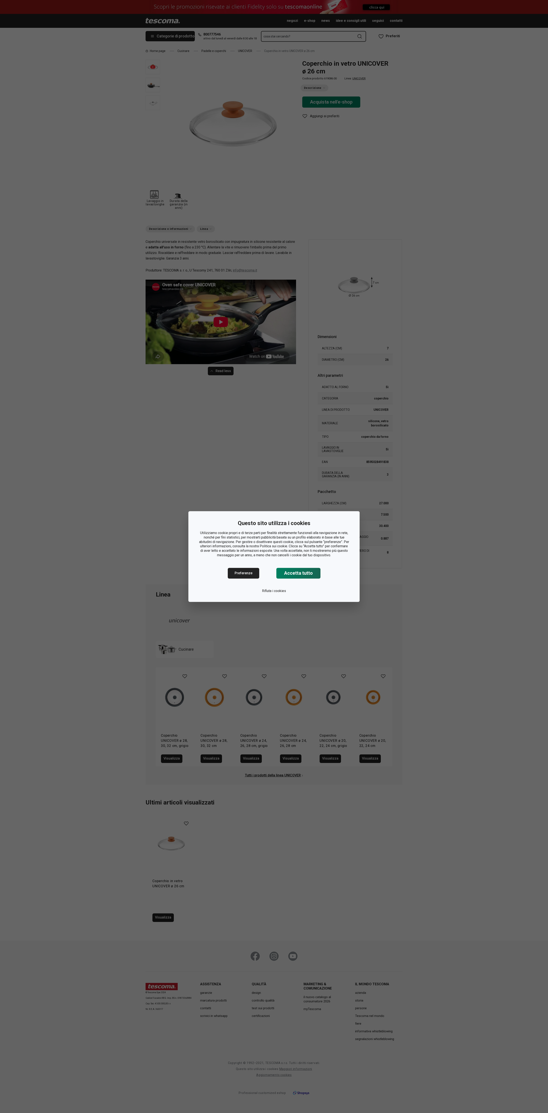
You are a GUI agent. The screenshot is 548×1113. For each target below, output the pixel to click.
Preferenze (243, 573)
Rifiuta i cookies (274, 591)
